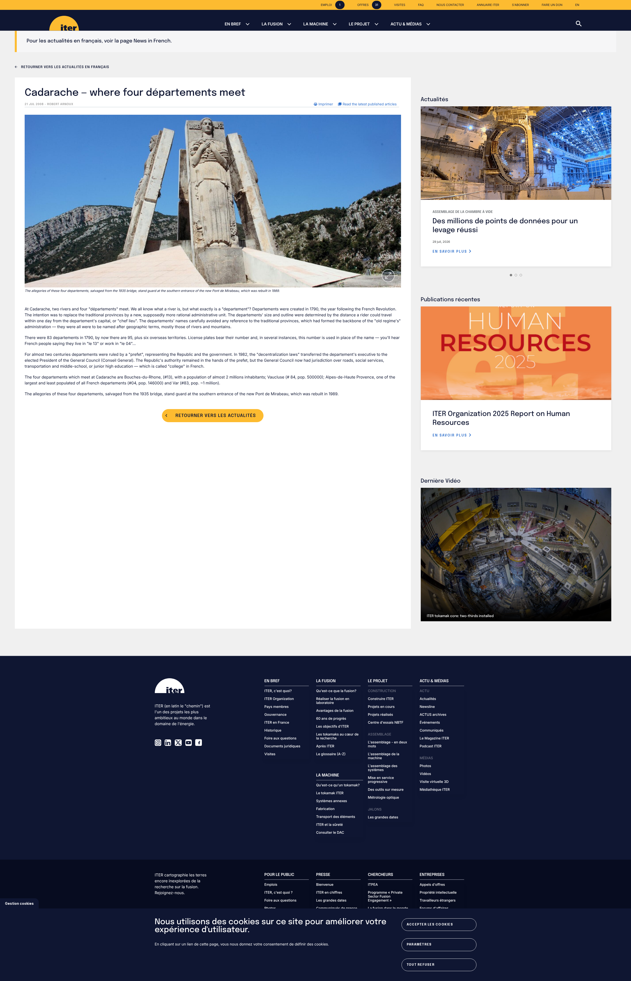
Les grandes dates (383, 817)
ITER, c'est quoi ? (278, 893)
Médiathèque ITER (435, 790)
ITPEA (373, 885)
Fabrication (325, 809)
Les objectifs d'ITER (332, 727)
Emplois (271, 885)
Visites (270, 754)
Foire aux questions (280, 738)
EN (577, 5)
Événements (430, 723)
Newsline (427, 707)
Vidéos (425, 774)
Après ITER (325, 746)
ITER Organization (279, 699)
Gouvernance (275, 715)
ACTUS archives (433, 715)
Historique (272, 731)
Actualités (428, 699)
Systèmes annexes (331, 801)
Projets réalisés (380, 715)
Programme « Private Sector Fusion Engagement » (385, 897)
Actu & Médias (405, 23)
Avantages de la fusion (335, 711)
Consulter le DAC (330, 833)
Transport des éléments (335, 817)
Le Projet (359, 23)
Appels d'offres (432, 885)
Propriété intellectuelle (438, 893)
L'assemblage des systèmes (383, 768)
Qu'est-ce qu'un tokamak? (338, 785)
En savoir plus (451, 251)
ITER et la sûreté (329, 825)
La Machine (315, 23)
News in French (152, 41)
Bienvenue (324, 885)
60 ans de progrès (331, 719)
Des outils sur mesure (386, 790)
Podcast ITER (431, 746)
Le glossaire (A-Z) (331, 754)
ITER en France (276, 723)
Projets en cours (381, 707)
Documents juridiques (282, 746)
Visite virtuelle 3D (434, 782)
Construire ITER (381, 699)
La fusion (272, 23)
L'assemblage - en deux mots (387, 744)
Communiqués (432, 731)
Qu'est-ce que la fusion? (336, 691)
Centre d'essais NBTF (385, 723)
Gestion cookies (19, 903)
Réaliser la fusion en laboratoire (332, 701)
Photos (425, 766)
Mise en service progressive (381, 780)
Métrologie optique (383, 798)
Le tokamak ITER (330, 793)
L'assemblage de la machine (384, 756)
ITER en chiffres (329, 893)
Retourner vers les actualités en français (64, 67)
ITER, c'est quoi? (278, 691)
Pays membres (276, 707)
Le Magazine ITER (434, 738)
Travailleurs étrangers (438, 901)
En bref (233, 23)
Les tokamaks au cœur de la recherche (337, 736)
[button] (603, 20)
